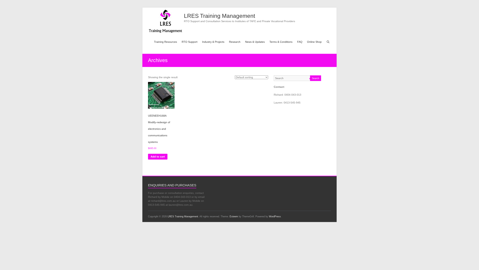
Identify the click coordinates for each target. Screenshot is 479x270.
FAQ (299, 41)
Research (234, 41)
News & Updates (255, 41)
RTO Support (189, 41)
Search (315, 78)
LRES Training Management (219, 16)
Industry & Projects (213, 41)
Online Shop (314, 41)
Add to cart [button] (158, 156)
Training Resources (165, 41)
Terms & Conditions (280, 41)
